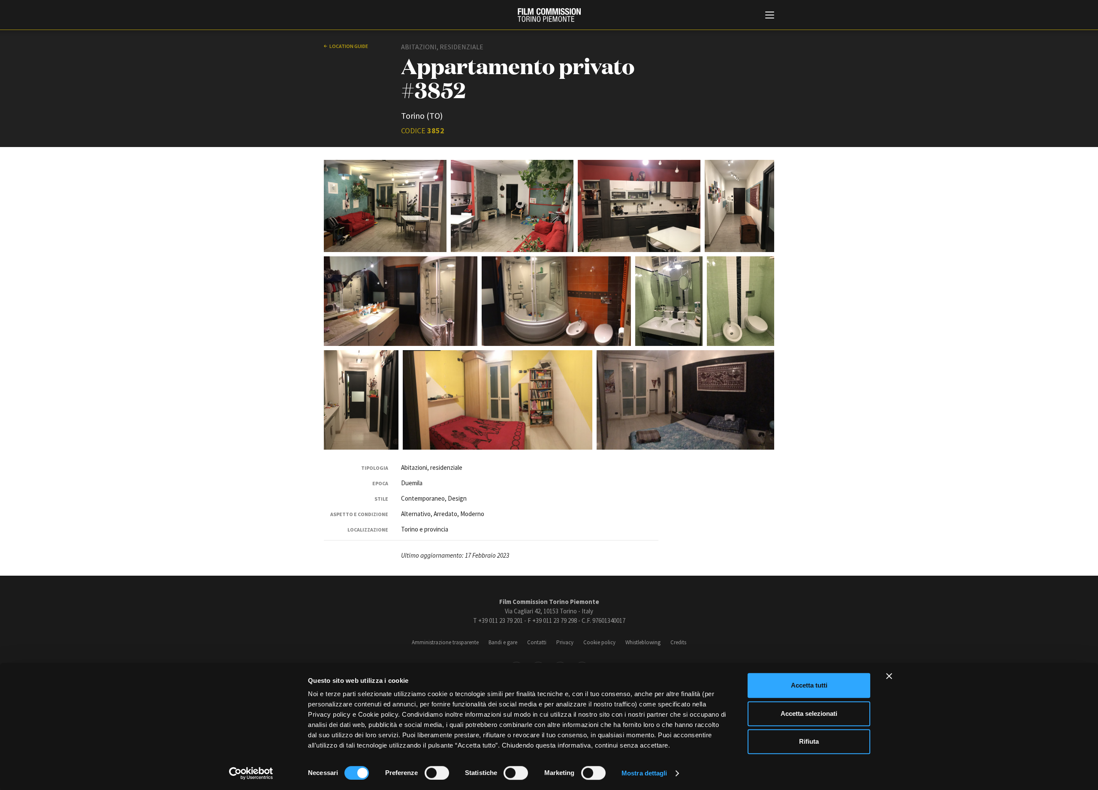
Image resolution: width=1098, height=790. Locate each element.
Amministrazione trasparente (445, 642)
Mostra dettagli (644, 773)
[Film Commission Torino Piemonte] (549, 15)
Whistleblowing (643, 642)
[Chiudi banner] (889, 676)
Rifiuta (809, 741)
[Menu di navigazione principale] (769, 16)
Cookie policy (599, 642)
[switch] (437, 773)
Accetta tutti (809, 685)
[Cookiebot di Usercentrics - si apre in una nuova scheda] (251, 773)
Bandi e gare (503, 642)
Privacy (564, 642)
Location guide (348, 46)
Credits (678, 642)
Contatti (536, 642)
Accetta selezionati (809, 713)
